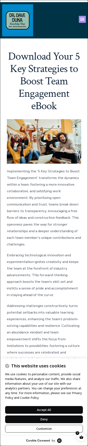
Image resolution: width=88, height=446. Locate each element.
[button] (82, 19)
